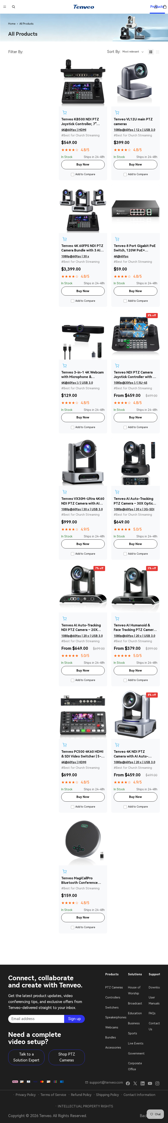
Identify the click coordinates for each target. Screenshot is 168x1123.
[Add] (64, 112)
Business (134, 1023)
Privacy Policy (26, 1095)
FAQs (152, 1013)
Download (155, 987)
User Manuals (154, 1000)
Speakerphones (115, 1017)
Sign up (74, 1018)
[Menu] (4, 6)
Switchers (112, 1007)
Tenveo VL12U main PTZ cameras (133, 121)
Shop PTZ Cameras (66, 1057)
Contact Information (139, 1095)
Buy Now (82, 164)
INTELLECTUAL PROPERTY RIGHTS (85, 1106)
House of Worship (134, 990)
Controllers (112, 997)
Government (136, 1053)
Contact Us (154, 1026)
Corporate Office (135, 1066)
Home (11, 23)
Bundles (110, 1037)
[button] (125, 51)
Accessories (113, 1047)
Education (135, 1013)
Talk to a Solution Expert (26, 1057)
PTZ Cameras (114, 987)
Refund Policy (81, 1095)
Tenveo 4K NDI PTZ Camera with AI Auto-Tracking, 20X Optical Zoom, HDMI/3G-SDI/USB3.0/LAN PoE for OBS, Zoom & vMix (133, 754)
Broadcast (135, 1003)
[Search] (13, 6)
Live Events (135, 1043)
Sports (132, 1033)
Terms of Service (53, 1095)
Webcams (111, 1027)
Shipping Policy (107, 1095)
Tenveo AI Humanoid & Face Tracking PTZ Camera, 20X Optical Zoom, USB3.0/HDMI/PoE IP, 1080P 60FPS (135, 627)
